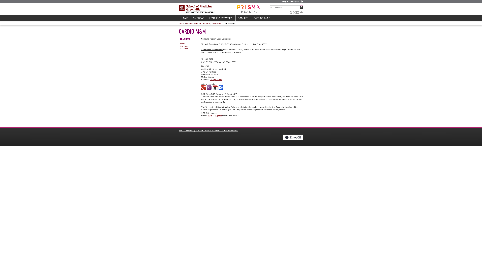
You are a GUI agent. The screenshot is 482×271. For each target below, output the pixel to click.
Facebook (291, 12)
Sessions (184, 48)
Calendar (198, 18)
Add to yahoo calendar (209, 87)
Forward (301, 12)
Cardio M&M (229, 23)
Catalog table (262, 18)
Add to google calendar (203, 87)
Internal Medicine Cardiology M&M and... (204, 23)
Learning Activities (220, 18)
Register (295, 1)
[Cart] (302, 2)
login (210, 115)
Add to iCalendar (215, 87)
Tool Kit (243, 18)
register (218, 115)
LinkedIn (297, 12)
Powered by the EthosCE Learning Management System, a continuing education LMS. (293, 137)
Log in (285, 1)
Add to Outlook (221, 87)
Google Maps (216, 79)
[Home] (219, 9)
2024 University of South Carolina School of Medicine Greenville (209, 130)
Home (185, 18)
